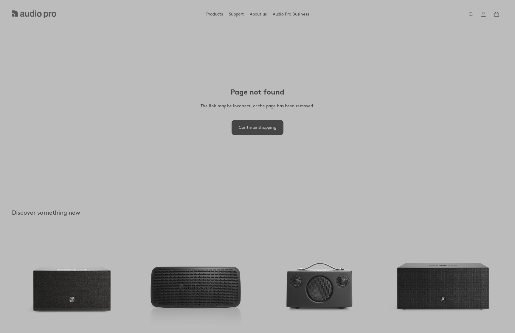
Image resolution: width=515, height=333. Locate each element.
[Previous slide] (21, 286)
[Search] (470, 14)
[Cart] (496, 14)
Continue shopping (257, 127)
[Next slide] (123, 286)
